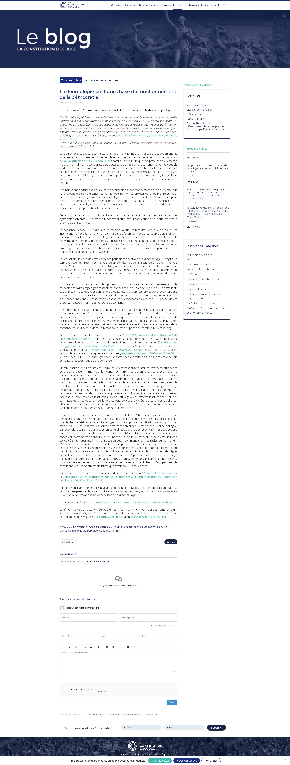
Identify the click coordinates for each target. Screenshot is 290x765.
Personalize (211, 760)
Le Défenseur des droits (202, 303)
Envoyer (172, 702)
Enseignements (211, 5)
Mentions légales (158, 754)
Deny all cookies (187, 760)
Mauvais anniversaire (198, 105)
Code (134, 647)
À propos (117, 5)
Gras (63, 647)
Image (91, 647)
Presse (125, 754)
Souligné (76, 647)
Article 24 (106, 526)
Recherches (192, 5)
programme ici (104, 502)
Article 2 (94, 526)
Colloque (104, 530)
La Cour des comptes (200, 289)
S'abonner (216, 727)
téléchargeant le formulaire (148, 517)
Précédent (68, 542)
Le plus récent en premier (98, 561)
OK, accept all (161, 760)
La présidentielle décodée (101, 80)
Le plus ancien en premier (71, 561)
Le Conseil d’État (197, 284)
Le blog (177, 5)
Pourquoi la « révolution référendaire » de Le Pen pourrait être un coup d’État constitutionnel (205, 126)
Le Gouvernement (199, 264)
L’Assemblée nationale (201, 269)
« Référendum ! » (196, 114)
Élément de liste (119, 647)
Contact (138, 754)
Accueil (63, 714)
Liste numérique (112, 647)
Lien (85, 647)
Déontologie (131, 526)
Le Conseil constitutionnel (204, 279)
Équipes (166, 5)
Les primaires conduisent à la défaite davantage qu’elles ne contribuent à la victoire (207, 168)
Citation (128, 647)
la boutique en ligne (109, 517)
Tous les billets (71, 80)
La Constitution (134, 5)
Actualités (152, 5)
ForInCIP (116, 530)
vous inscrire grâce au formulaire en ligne (145, 502)
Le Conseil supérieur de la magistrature (204, 296)
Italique (69, 647)
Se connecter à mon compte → (162, 625)
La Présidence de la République (199, 257)
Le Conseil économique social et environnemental (206, 310)
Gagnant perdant (196, 118)
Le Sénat (192, 274)
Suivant (170, 542)
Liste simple (106, 647)
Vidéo (97, 647)
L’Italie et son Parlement (200, 109)
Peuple (117, 526)
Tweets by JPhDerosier (198, 84)
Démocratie (80, 526)
